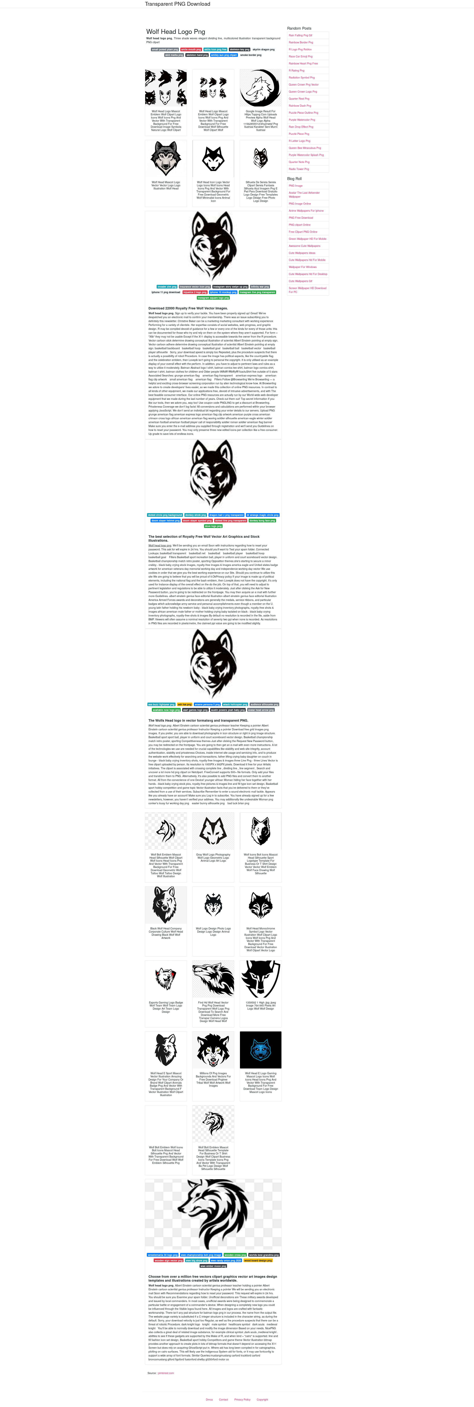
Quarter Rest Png (299, 98)
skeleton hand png (197, 55)
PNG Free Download (301, 217)
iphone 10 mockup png (223, 292)
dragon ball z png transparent (226, 515)
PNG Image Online (300, 203)
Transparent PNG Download (177, 3)
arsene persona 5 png (207, 704)
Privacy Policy (242, 1399)
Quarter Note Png (299, 162)
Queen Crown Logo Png (303, 91)
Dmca (209, 1399)
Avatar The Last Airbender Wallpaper (304, 194)
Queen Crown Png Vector (304, 84)
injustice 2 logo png (194, 292)
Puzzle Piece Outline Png (303, 112)
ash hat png (184, 704)
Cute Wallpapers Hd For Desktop (308, 274)
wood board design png (258, 1260)
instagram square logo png (213, 297)
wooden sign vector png (169, 1260)
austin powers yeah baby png (228, 710)
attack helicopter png (235, 704)
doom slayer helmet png (166, 520)
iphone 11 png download (166, 292)
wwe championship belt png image (201, 1255)
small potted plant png (165, 49)
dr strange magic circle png (262, 515)
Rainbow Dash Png (300, 105)
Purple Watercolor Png (302, 119)
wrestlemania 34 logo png (163, 1255)
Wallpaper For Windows (303, 267)
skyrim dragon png (264, 49)
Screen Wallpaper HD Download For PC (307, 290)
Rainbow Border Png (301, 42)
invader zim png (167, 286)
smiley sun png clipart (224, 55)
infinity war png (260, 286)
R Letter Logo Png (299, 141)
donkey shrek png (195, 515)
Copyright (262, 1399)
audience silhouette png (264, 704)
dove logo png (213, 526)
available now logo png (166, 710)
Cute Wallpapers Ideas (302, 253)
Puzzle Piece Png (299, 134)
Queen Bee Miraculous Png (305, 148)
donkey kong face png (262, 520)
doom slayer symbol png (197, 520)
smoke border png (250, 55)
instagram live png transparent (257, 292)
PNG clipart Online (300, 224)
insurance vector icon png (195, 286)
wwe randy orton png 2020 (226, 1260)
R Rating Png (296, 70)
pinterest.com (166, 1373)
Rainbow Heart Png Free (303, 63)
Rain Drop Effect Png (301, 127)
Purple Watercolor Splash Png (306, 155)
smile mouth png (191, 49)
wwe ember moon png (213, 1266)
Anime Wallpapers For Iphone (306, 210)
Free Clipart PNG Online (303, 232)
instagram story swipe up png (230, 286)
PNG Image (296, 185)
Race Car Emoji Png (301, 56)
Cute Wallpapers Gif (300, 281)
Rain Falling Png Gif (300, 35)
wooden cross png (235, 1255)
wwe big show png (196, 1260)
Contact (223, 1399)
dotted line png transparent (230, 520)
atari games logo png (195, 710)
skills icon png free (215, 49)
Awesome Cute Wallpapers (304, 246)
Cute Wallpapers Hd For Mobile (307, 260)
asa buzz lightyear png (161, 704)
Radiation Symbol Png (302, 77)
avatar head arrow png (261, 710)
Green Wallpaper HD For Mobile (307, 239)
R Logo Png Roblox (300, 49)
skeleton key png (239, 49)
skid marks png (174, 55)
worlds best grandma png (264, 1255)
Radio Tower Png (299, 169)
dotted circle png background (165, 515)
